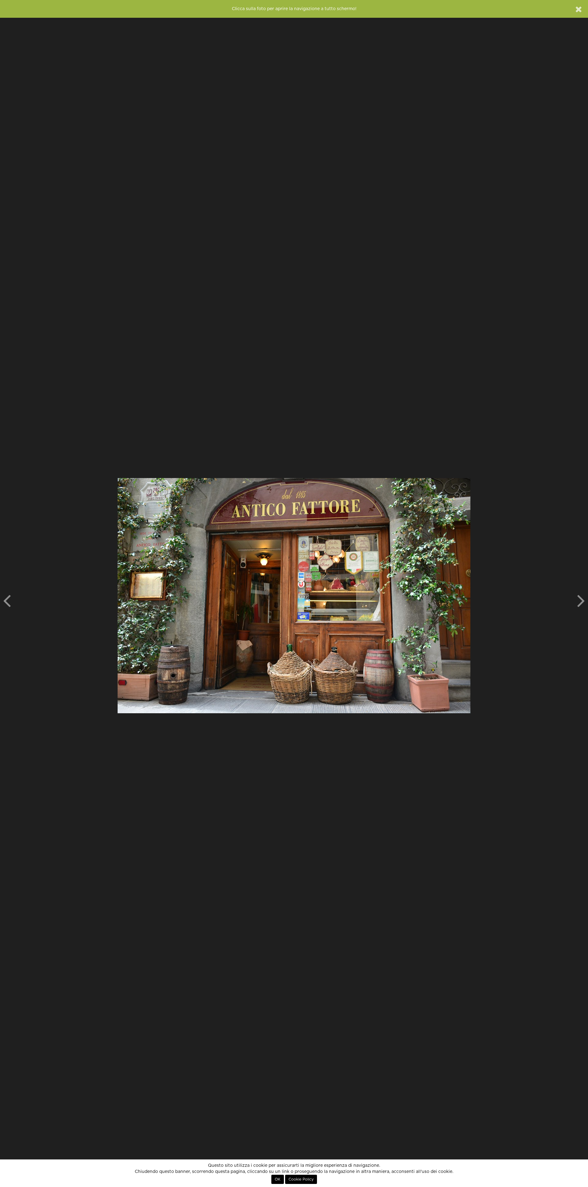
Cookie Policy (301, 1179)
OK (278, 1179)
